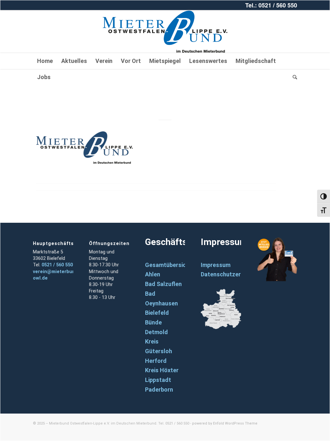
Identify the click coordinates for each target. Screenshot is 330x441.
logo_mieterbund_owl (165, 98)
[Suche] (292, 77)
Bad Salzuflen (163, 284)
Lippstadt (158, 379)
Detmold (156, 332)
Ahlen (152, 274)
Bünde (153, 322)
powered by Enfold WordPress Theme (224, 423)
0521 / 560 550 (57, 265)
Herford (156, 360)
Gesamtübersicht (168, 265)
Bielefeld (157, 312)
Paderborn (159, 389)
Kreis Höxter (162, 370)
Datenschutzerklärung (231, 274)
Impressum (215, 265)
